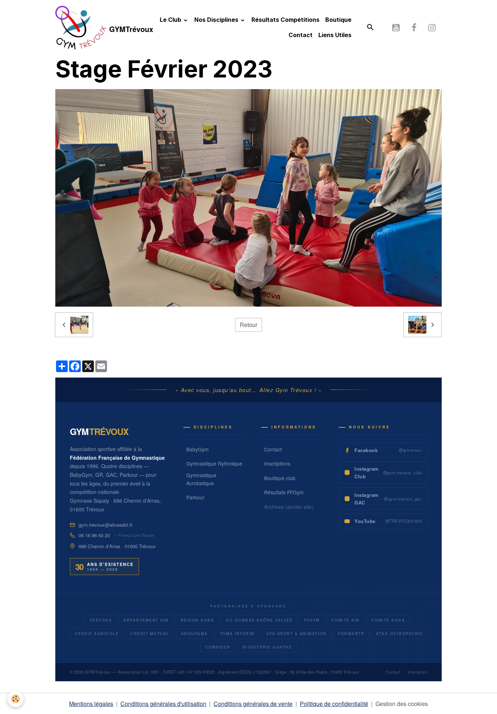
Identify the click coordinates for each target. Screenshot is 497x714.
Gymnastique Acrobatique (201, 479)
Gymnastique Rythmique (214, 463)
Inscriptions (277, 463)
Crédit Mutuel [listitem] (149, 633)
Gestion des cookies (401, 703)
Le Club (171, 19)
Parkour (195, 497)
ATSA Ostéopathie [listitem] (399, 633)
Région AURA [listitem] (197, 620)
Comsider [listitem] (218, 647)
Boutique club (279, 478)
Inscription (418, 672)
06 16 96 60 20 (94, 535)
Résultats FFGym (283, 492)
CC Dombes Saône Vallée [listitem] (259, 620)
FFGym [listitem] (312, 620)
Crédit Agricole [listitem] (97, 633)
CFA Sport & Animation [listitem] (296, 633)
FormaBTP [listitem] (351, 633)
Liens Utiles (334, 35)
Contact (301, 35)
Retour (248, 324)
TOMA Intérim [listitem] (237, 633)
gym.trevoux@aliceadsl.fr (105, 524)
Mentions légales (91, 703)
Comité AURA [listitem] (388, 620)
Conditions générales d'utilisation (163, 703)
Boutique (338, 19)
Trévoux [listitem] (101, 620)
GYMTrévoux (98, 672)
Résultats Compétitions (285, 19)
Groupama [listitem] (194, 633)
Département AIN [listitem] (146, 620)
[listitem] (383, 450)
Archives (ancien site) (289, 506)
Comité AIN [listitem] (345, 620)
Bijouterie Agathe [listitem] (267, 647)
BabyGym (197, 449)
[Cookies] (15, 699)
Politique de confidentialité (334, 703)
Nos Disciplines (217, 19)
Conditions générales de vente (253, 703)
